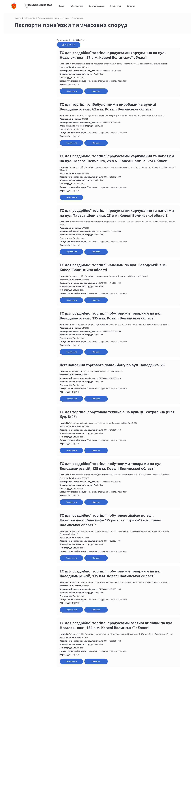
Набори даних (76, 6)
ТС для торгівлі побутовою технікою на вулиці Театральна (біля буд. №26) (117, 414)
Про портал (115, 6)
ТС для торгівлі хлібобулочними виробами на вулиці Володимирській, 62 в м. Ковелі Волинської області (108, 107)
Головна (18, 18)
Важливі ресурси (96, 6)
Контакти (131, 6)
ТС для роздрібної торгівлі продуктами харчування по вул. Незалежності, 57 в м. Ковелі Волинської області (112, 55)
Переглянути (71, 91)
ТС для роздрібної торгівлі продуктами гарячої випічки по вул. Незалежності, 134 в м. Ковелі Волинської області (116, 625)
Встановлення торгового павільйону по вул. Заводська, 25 (112, 365)
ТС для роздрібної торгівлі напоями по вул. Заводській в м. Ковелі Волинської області (113, 267)
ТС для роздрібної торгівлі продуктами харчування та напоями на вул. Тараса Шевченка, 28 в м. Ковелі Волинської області (117, 213)
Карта (61, 6)
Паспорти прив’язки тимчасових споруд (53, 18)
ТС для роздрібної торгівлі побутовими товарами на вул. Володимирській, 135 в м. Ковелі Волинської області (111, 315)
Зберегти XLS (69, 44)
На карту (96, 91)
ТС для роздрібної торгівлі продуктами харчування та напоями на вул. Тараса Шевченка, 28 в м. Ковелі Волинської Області (117, 158)
